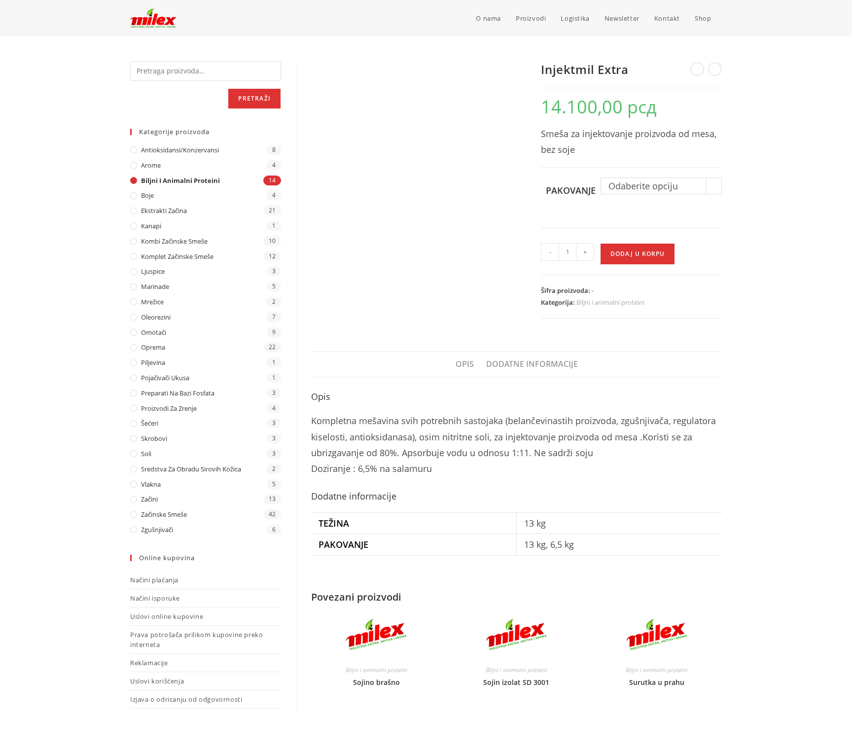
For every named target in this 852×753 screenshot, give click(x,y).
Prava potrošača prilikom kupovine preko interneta (196, 639)
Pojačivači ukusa (165, 377)
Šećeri (149, 423)
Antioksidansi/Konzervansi (180, 149)
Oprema (153, 347)
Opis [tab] (465, 364)
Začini (149, 499)
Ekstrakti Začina (164, 210)
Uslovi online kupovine (166, 616)
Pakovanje (571, 190)
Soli (146, 453)
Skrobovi (154, 438)
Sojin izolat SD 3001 (516, 682)
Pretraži (254, 98)
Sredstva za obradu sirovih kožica (191, 469)
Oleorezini (156, 317)
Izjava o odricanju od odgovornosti (186, 699)
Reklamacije (149, 662)
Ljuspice (153, 271)
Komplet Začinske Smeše (177, 256)
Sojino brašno (376, 682)
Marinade (155, 286)
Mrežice (152, 301)
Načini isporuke (155, 598)
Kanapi (151, 225)
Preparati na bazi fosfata (177, 393)
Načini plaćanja (154, 579)
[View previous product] (697, 69)
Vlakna (151, 484)
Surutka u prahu (656, 682)
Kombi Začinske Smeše (174, 241)
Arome (151, 165)
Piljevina (153, 362)
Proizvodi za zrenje (169, 408)
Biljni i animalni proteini (610, 302)
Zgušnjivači (157, 529)
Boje (147, 195)
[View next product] (715, 69)
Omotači (153, 332)
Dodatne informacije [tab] (532, 364)
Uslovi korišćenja (157, 681)
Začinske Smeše (164, 514)
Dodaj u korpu (637, 254)
